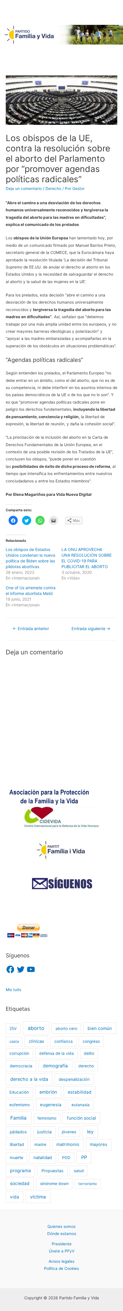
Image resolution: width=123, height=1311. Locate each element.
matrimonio (67, 1144)
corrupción (19, 1053)
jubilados (18, 1131)
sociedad (19, 1183)
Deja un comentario (24, 188)
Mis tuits (13, 989)
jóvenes (69, 1132)
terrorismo (87, 1183)
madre (40, 1144)
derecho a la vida (29, 1079)
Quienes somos (61, 1226)
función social (81, 1118)
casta (14, 1041)
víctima (38, 1197)
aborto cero (66, 1028)
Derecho (53, 188)
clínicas (36, 1041)
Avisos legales (61, 1261)
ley (90, 1131)
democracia (21, 1065)
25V (13, 1028)
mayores (98, 1144)
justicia (44, 1131)
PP (84, 1157)
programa (20, 1170)
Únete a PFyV (61, 1251)
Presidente (62, 1244)
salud (79, 1170)
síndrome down (54, 1183)
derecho (86, 1066)
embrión (48, 1092)
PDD (66, 1157)
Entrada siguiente (91, 628)
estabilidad (80, 1092)
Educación (19, 1092)
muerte (16, 1157)
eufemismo (19, 1104)
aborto (36, 1028)
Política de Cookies (61, 1268)
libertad (17, 1144)
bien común (100, 1028)
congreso (91, 1041)
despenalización (74, 1079)
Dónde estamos (61, 1233)
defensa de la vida (56, 1053)
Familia (18, 1118)
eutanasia (81, 1104)
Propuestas (52, 1170)
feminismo (46, 1118)
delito (89, 1053)
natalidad (42, 1157)
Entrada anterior (31, 628)
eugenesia (50, 1104)
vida (14, 1197)
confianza (63, 1041)
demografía (55, 1066)
